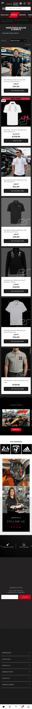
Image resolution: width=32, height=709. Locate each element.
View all (16, 429)
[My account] (28, 707)
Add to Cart (17, 140)
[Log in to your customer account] (24, 3)
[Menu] (10, 707)
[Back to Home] (3, 707)
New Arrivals (18, 41)
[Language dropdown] (21, 3)
